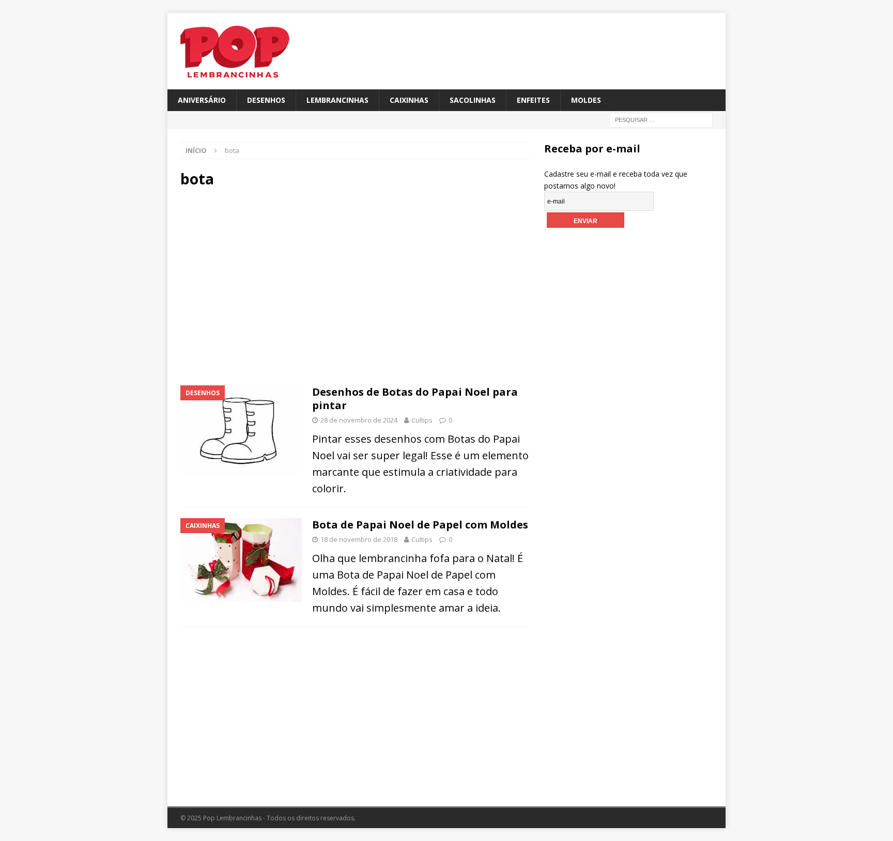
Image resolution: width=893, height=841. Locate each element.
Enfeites (533, 100)
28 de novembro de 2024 (358, 420)
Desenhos (266, 100)
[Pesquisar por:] (661, 119)
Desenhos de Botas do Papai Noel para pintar (415, 398)
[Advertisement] (268, 285)
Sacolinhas (473, 100)
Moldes (586, 100)
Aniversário (202, 100)
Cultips (422, 420)
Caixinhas (409, 100)
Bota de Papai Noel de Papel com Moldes (420, 525)
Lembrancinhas (337, 100)
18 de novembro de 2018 (358, 539)
